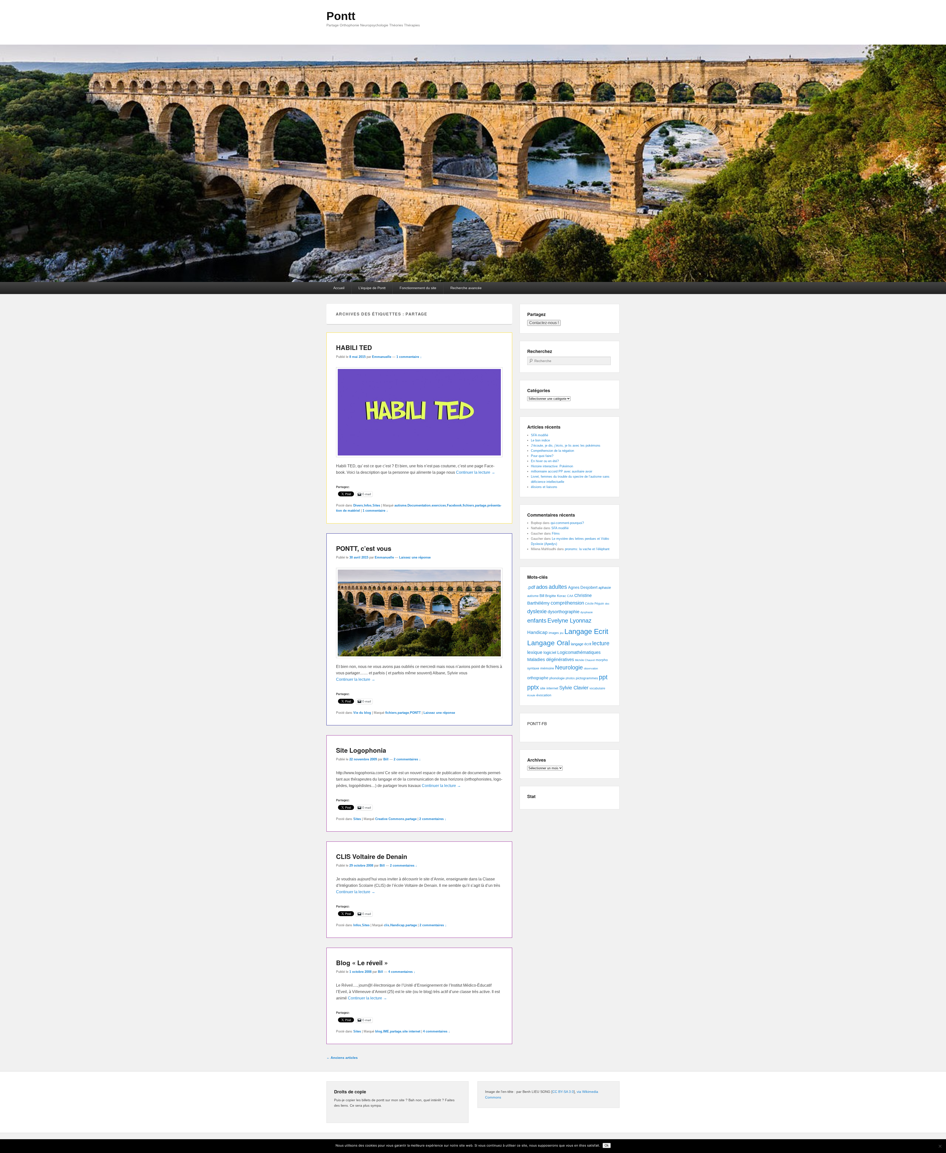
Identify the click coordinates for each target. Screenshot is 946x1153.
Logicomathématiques (579, 652)
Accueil (338, 288)
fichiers (468, 505)
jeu (561, 632)
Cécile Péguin (594, 603)
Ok (607, 1145)
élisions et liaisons (544, 487)
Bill (386, 759)
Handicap (397, 925)
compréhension (567, 603)
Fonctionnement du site (418, 288)
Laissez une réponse (415, 557)
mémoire (547, 668)
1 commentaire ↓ (409, 357)
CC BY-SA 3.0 (563, 1092)
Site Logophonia (361, 750)
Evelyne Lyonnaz (569, 620)
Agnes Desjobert (582, 587)
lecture (600, 643)
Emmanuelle (381, 357)
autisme (400, 505)
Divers (358, 505)
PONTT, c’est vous (363, 548)
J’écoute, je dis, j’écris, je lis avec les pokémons (565, 445)
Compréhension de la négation (552, 451)
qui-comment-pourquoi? (567, 523)
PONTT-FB (537, 723)
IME (386, 1031)
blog (378, 1031)
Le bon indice (540, 440)
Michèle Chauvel (585, 660)
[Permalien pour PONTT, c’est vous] (419, 660)
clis (386, 925)
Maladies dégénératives (550, 659)
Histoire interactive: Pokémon (552, 466)
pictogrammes (587, 678)
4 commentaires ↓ (401, 972)
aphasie (604, 587)
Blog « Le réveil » (362, 962)
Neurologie (569, 667)
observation (591, 668)
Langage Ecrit (586, 631)
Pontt (340, 16)
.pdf (531, 587)
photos (570, 678)
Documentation (419, 505)
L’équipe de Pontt (372, 288)
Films (556, 533)
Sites (376, 505)
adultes (558, 587)
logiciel (549, 652)
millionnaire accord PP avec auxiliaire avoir (561, 471)
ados (542, 587)
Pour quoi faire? (542, 456)
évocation (543, 695)
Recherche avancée (466, 288)
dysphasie (586, 612)
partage (480, 505)
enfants (536, 620)
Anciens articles (342, 1058)
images (554, 633)
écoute (531, 695)
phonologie (557, 678)
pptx (533, 687)
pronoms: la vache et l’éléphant (587, 549)
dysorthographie (563, 611)
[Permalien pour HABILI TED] (419, 459)
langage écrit (581, 644)
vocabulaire (597, 688)
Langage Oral (548, 643)
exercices (439, 505)
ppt (603, 677)
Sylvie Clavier (574, 687)
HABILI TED (354, 347)
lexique (534, 652)
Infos (368, 505)
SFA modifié (539, 435)
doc (607, 603)
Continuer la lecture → (475, 472)
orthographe (537, 678)
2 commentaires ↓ (407, 759)
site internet (411, 1031)
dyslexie (537, 611)
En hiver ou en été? (545, 461)
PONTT (415, 713)
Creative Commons (389, 819)
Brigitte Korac (555, 596)
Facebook (454, 505)
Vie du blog (362, 713)
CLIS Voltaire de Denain (371, 856)
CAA (570, 596)
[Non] (939, 1146)
